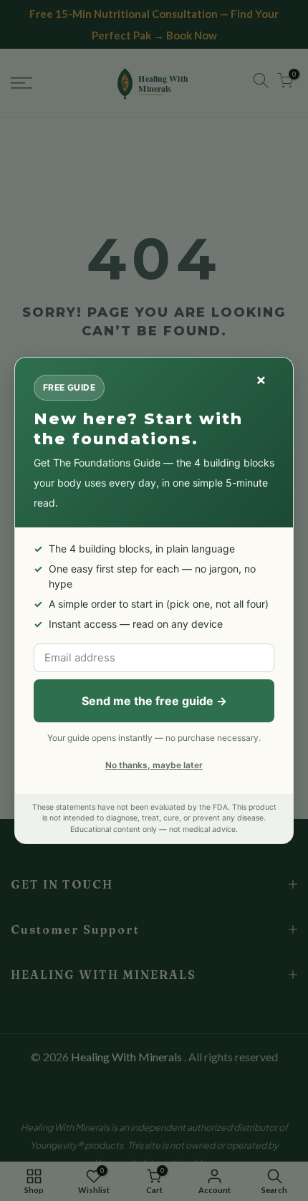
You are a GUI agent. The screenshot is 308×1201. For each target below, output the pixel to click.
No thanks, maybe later (154, 765)
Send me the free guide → (154, 701)
